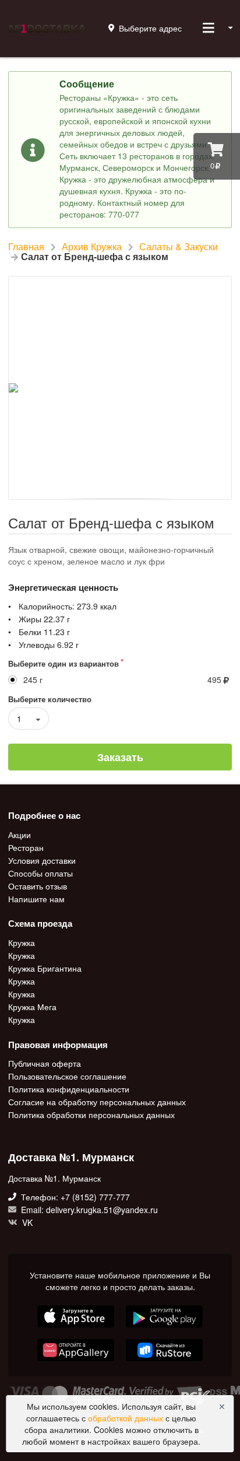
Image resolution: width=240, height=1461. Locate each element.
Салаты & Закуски (178, 246)
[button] (77, 1362)
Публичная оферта (44, 1064)
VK (26, 1222)
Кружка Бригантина (45, 968)
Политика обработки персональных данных (91, 1114)
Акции (19, 835)
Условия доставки (42, 860)
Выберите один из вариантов (63, 663)
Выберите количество (49, 699)
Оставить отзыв (37, 886)
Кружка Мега (32, 1006)
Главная (26, 246)
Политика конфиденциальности (68, 1089)
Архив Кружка (92, 246)
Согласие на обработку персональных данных (97, 1102)
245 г (33, 680)
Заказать (120, 757)
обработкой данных (126, 1418)
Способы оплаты (40, 873)
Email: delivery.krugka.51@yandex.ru (88, 1209)
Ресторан (26, 847)
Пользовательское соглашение (67, 1076)
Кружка (21, 943)
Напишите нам (36, 898)
